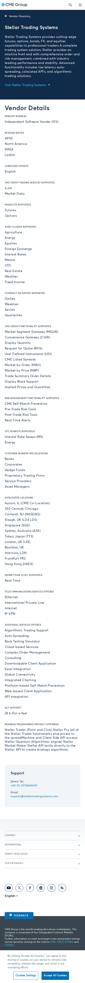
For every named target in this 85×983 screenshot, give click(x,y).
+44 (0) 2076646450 (24, 785)
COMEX (9, 945)
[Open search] (70, 5)
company (10, 835)
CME (53, 942)
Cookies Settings (26, 975)
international (13, 845)
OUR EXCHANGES (14, 863)
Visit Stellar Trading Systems (26, 85)
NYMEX (69, 942)
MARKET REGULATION (16, 854)
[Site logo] (14, 5)
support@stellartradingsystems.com (34, 796)
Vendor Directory (19, 16)
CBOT (60, 942)
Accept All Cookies (55, 975)
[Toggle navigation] (80, 5)
